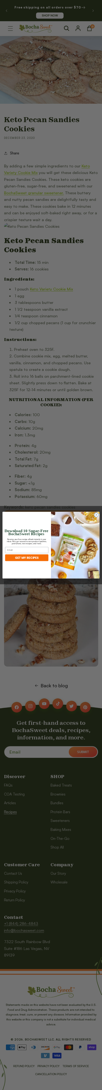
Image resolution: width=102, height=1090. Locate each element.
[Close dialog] (96, 515)
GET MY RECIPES (27, 557)
